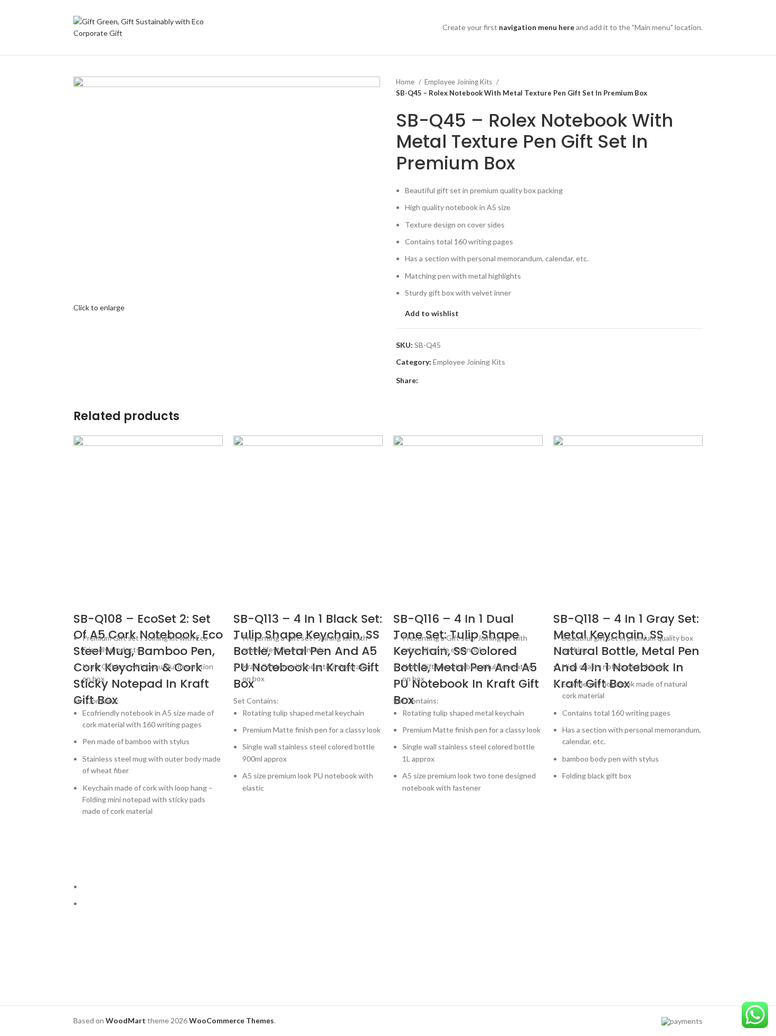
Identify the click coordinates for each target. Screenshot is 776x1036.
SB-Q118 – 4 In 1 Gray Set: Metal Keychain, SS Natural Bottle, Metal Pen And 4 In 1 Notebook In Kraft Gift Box (626, 651)
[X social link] (439, 380)
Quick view (86, 867)
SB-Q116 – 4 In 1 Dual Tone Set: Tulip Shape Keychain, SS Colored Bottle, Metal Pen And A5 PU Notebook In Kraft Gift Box (466, 659)
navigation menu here (536, 27)
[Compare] (86, 598)
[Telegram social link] (475, 380)
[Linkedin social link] (463, 380)
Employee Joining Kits (459, 82)
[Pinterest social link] (451, 380)
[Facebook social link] (427, 380)
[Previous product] (676, 87)
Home (406, 82)
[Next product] (697, 87)
